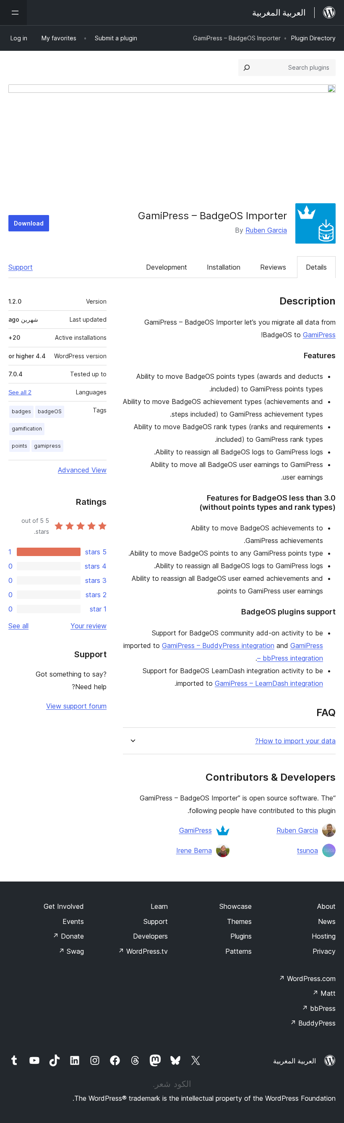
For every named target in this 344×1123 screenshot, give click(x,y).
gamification (27, 428)
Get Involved (64, 906)
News (327, 921)
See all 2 (19, 392)
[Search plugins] (246, 67)
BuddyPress (313, 1023)
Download (29, 223)
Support (20, 267)
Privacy (324, 951)
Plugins (241, 936)
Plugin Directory (313, 38)
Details (316, 267)
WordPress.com (307, 978)
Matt (324, 993)
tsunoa (307, 850)
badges (21, 411)
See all (18, 626)
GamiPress (319, 335)
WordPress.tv (143, 951)
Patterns (238, 951)
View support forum (76, 706)
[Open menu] (13, 12)
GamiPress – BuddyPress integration (218, 645)
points (19, 446)
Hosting (324, 936)
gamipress (47, 446)
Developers (150, 936)
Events (73, 921)
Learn (159, 906)
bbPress (319, 1008)
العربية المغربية (294, 1061)
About (326, 906)
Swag (71, 951)
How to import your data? (295, 741)
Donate (68, 936)
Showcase (235, 906)
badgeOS (50, 411)
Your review (88, 626)
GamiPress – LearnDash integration (269, 683)
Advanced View (82, 470)
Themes (239, 921)
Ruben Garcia (266, 230)
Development (166, 267)
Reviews (273, 267)
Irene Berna (194, 850)
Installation (223, 267)
